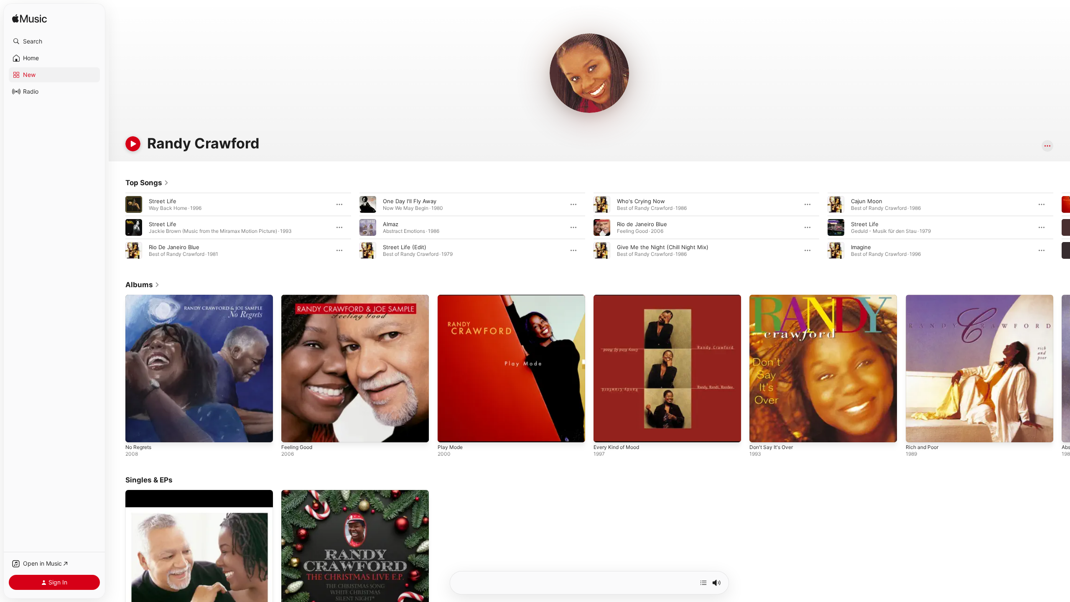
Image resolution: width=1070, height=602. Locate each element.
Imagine (861, 247)
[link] (147, 182)
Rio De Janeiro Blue (174, 247)
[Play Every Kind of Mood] (604, 432)
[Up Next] (703, 583)
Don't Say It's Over (773, 298)
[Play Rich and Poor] (916, 432)
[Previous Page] (117, 227)
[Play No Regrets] (136, 432)
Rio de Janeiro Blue (642, 224)
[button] (54, 41)
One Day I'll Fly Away (409, 201)
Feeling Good (298, 298)
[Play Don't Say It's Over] (760, 432)
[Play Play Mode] (448, 432)
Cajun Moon (866, 201)
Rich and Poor (924, 298)
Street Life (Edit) (404, 247)
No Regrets (140, 298)
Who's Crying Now (641, 201)
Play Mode (451, 298)
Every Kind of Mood (619, 298)
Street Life (162, 201)
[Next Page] (1061, 227)
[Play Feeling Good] (291, 432)
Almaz (390, 224)
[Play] (132, 143)
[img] (29, 19)
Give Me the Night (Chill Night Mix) (662, 247)
